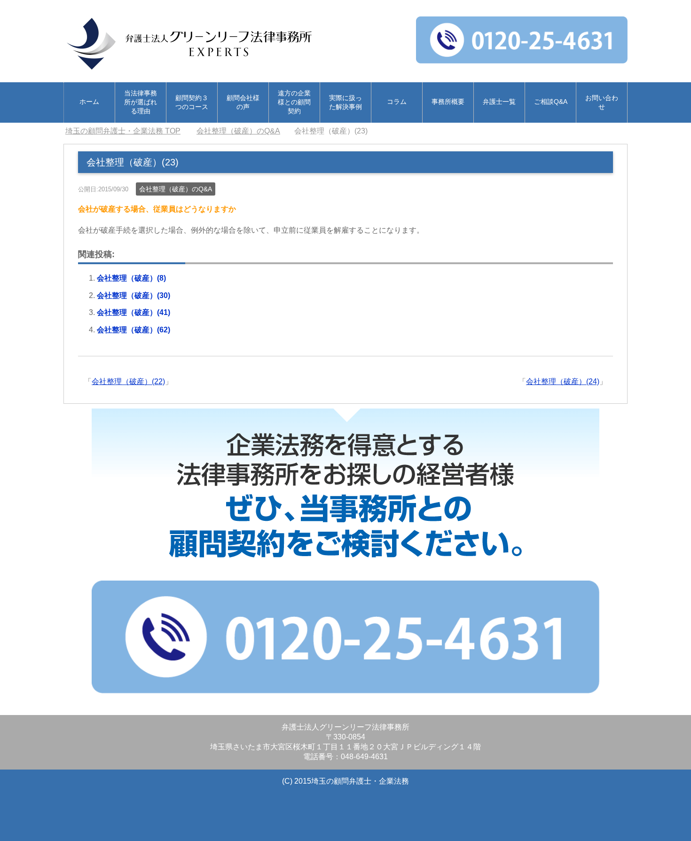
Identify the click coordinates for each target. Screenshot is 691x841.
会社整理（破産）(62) (133, 330)
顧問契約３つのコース (191, 102)
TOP (123, 131)
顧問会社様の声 (243, 102)
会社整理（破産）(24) (562, 381)
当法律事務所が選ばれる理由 (140, 102)
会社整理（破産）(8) (131, 278)
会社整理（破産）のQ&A (175, 189)
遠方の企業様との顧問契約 (294, 102)
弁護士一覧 (499, 101)
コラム (397, 101)
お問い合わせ (601, 102)
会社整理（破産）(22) (128, 381)
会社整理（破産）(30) (133, 295)
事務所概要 (448, 101)
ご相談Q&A (550, 101)
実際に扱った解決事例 (345, 102)
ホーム (89, 101)
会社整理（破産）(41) (133, 312)
